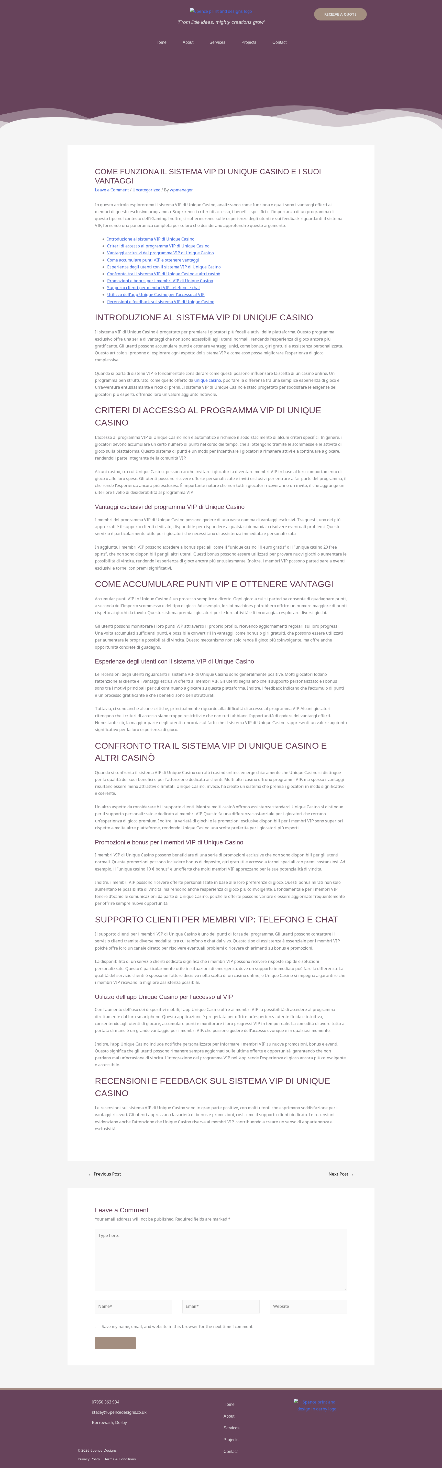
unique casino (207, 380)
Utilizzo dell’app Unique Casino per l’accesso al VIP (156, 294)
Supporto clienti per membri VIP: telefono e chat (153, 287)
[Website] (308, 1307)
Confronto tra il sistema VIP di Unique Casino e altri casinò (163, 274)
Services (217, 42)
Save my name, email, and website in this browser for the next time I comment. (177, 1326)
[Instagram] (96, 1435)
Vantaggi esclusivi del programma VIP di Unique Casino (160, 253)
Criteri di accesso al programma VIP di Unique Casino (158, 246)
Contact (279, 42)
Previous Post (104, 1174)
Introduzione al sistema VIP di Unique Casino (150, 239)
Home (161, 42)
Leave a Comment (112, 190)
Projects (248, 42)
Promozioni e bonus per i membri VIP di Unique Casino (160, 281)
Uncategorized (146, 190)
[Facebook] (82, 1435)
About (188, 42)
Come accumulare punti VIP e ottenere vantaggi (153, 260)
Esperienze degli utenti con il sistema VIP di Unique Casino (164, 267)
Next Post (341, 1174)
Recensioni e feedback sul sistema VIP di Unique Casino (160, 302)
